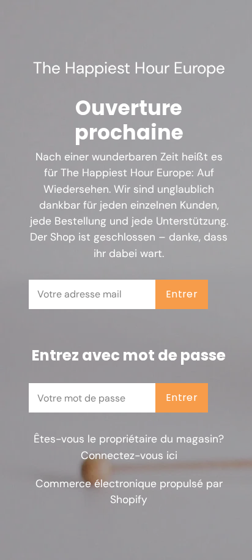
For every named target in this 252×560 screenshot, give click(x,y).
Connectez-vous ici (129, 455)
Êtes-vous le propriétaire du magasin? (129, 446)
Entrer (182, 294)
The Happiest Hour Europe (129, 68)
